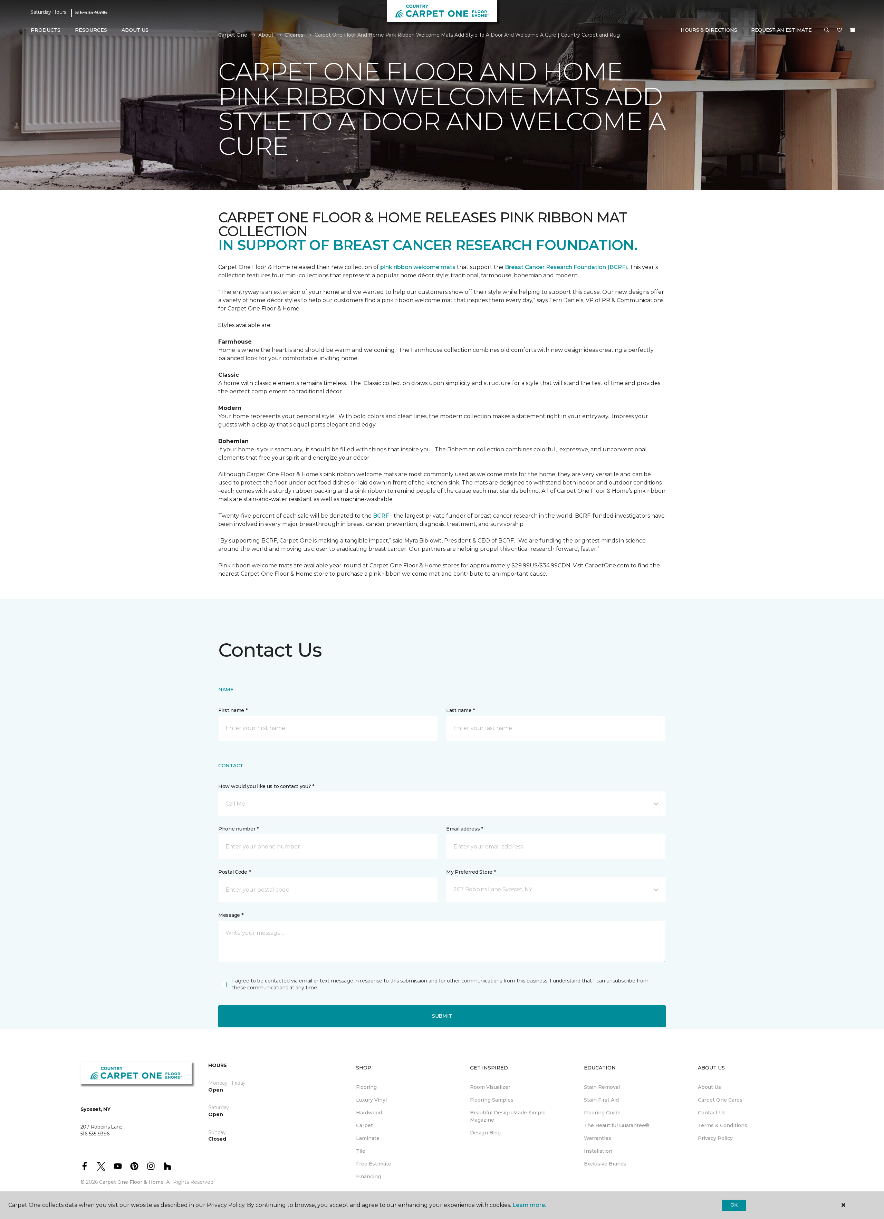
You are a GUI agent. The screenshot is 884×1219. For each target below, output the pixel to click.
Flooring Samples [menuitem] (491, 1100)
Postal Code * (234, 872)
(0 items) (852, 30)
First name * (233, 710)
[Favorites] (839, 30)
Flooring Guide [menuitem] (602, 1113)
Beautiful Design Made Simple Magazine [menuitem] (508, 1116)
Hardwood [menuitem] (369, 1113)
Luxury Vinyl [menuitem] (371, 1100)
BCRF (381, 515)
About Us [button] (135, 30)
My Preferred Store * (471, 872)
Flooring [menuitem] (366, 1087)
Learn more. (529, 1205)
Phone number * (238, 828)
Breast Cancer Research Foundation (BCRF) (566, 267)
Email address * (464, 828)
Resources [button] (91, 30)
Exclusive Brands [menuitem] (605, 1164)
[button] (826, 30)
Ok (734, 1205)
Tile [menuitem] (360, 1151)
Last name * (460, 710)
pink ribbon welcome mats (417, 267)
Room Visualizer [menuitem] (490, 1087)
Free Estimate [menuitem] (373, 1164)
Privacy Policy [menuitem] (715, 1138)
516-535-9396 (91, 12)
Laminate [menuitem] (367, 1138)
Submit (442, 1016)
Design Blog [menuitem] (485, 1133)
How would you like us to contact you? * (266, 786)
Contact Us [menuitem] (712, 1113)
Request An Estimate (781, 30)
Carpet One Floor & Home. (132, 1182)
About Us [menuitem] (709, 1087)
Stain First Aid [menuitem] (601, 1100)
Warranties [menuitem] (597, 1138)
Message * (230, 915)
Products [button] (45, 30)
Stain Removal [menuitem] (602, 1087)
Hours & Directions (709, 30)
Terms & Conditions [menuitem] (722, 1125)
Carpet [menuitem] (364, 1125)
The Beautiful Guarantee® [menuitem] (616, 1125)
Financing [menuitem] (368, 1176)
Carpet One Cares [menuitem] (720, 1100)
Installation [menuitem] (598, 1151)
